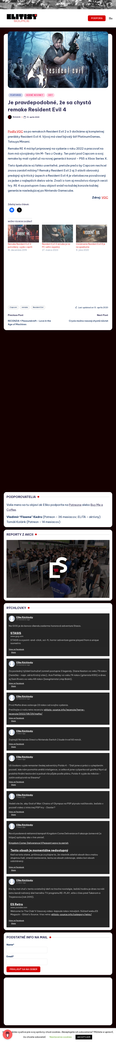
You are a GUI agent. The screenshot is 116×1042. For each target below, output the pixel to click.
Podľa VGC (15, 131)
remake (25, 307)
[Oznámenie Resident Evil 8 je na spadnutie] (91, 233)
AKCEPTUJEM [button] (83, 1037)
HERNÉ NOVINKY (34, 95)
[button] (97, 18)
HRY (50, 95)
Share (13, 652)
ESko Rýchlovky (24, 617)
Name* (10, 944)
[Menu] (110, 18)
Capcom (13, 307)
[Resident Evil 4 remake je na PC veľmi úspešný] (57, 233)
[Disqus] (58, 368)
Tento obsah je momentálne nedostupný (39, 850)
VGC (105, 197)
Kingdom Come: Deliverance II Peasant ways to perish (38, 843)
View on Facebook (16, 649)
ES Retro (16, 904)
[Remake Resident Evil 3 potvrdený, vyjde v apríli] (23, 233)
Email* (10, 956)
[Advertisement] (58, 277)
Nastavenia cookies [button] (61, 1037)
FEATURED (15, 95)
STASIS (15, 633)
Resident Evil (38, 307)
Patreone (75, 505)
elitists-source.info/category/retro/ (71, 914)
